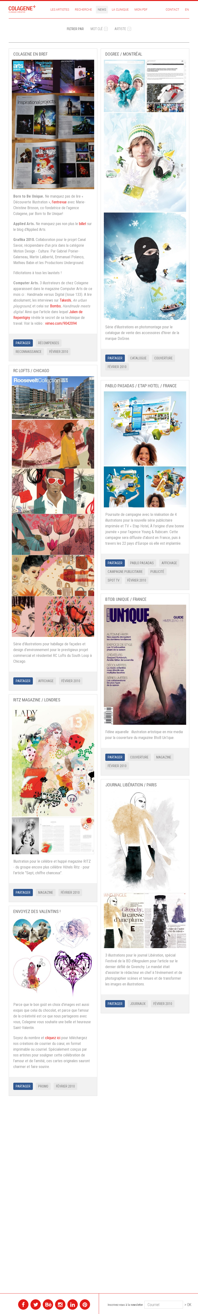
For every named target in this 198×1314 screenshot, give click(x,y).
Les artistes (59, 9)
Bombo (55, 306)
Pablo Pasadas (142, 563)
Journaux (138, 1004)
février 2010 (58, 352)
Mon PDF (141, 9)
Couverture (163, 358)
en (187, 9)
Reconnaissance (29, 352)
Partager (23, 343)
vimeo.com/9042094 (61, 323)
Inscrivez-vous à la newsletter (125, 1305)
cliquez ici (52, 1038)
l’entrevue (59, 202)
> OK (187, 1304)
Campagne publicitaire (125, 572)
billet (82, 223)
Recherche (83, 9)
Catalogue (138, 358)
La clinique (120, 9)
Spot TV (114, 580)
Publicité (157, 572)
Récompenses (48, 343)
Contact (172, 9)
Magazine (163, 757)
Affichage (46, 681)
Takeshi (65, 300)
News (102, 9)
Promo (43, 1086)
